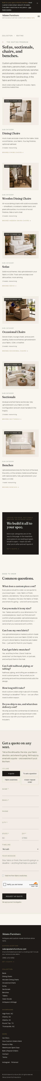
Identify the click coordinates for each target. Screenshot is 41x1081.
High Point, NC (7, 1013)
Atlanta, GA (6, 1017)
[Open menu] (38, 16)
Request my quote (14, 896)
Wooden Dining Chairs (10, 979)
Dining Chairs (7, 976)
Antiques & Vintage (9, 1002)
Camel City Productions (13, 1077)
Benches (5, 992)
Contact (5, 1054)
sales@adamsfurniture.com (14, 949)
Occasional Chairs (9, 983)
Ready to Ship (7, 1044)
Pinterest (14, 1062)
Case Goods (7, 999)
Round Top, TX (7, 1023)
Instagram (6, 1062)
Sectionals (6, 989)
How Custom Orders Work (12, 1041)
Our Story (5, 1038)
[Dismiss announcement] (37, 3)
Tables (5, 996)
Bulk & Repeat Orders (10, 1051)
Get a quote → (8, 962)
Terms (4, 1057)
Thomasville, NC (8, 1026)
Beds (4, 973)
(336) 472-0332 (8, 958)
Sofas (4, 986)
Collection (7, 36)
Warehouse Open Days (10, 1047)
